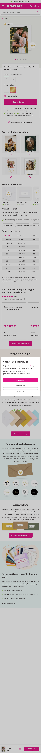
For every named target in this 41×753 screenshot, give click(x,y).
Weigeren (20, 391)
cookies (29, 366)
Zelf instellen (20, 386)
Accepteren (20, 380)
